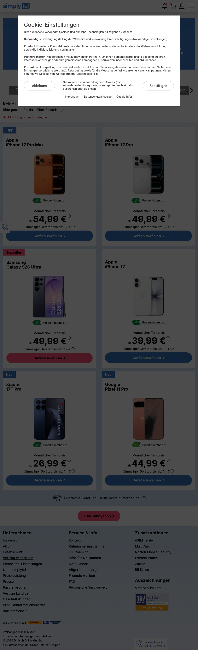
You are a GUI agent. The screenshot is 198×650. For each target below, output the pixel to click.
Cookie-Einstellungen (51, 25)
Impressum (72, 96)
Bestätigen (158, 86)
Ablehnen (39, 86)
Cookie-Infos (124, 96)
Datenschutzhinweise (98, 96)
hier (113, 85)
